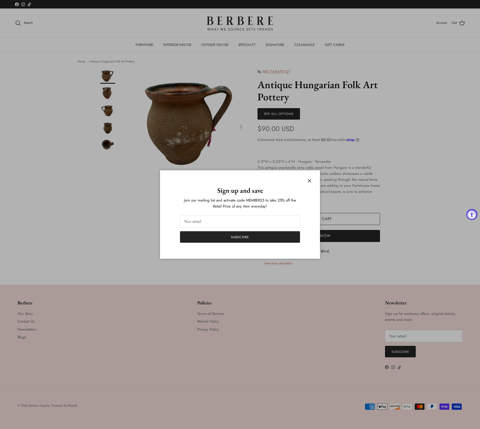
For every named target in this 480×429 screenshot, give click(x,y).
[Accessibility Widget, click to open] (472, 214)
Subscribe (240, 237)
